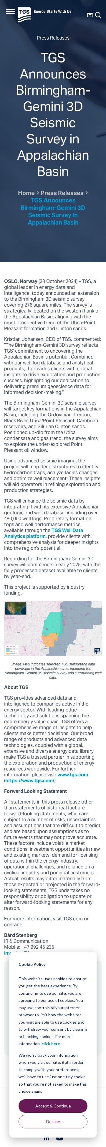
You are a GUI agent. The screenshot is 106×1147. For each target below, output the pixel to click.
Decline (53, 1121)
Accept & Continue (53, 1105)
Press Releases (62, 193)
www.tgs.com (72, 775)
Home (26, 193)
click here (51, 1043)
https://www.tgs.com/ (29, 781)
